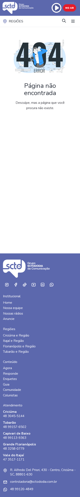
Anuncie (9, 319)
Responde (10, 373)
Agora (7, 368)
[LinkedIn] (42, 284)
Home (7, 303)
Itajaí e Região (13, 341)
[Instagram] (6, 284)
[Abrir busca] (64, 21)
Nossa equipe (13, 308)
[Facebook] (15, 284)
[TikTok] (24, 284)
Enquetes (10, 379)
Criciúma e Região (16, 335)
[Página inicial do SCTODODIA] (19, 8)
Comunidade (12, 390)
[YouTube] (33, 284)
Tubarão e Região (16, 352)
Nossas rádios (13, 313)
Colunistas (10, 395)
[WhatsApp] (51, 284)
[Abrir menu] (72, 21)
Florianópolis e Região (19, 346)
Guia (6, 384)
